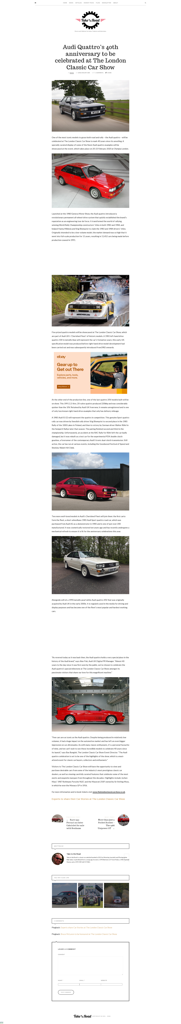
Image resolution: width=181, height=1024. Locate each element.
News (71, 3)
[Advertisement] (90, 259)
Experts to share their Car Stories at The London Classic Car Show (88, 799)
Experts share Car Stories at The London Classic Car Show (86, 927)
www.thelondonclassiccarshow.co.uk (109, 792)
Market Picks (89, 3)
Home (65, 3)
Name (60, 980)
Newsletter (106, 3)
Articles (78, 3)
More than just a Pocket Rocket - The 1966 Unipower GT (109, 823)
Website (104, 980)
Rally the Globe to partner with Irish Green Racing (90, 895)
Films (98, 3)
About (115, 3)
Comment (61, 954)
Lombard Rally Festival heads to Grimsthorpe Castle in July (116, 895)
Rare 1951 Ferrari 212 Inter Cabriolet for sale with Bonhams (71, 823)
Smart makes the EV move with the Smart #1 (64, 895)
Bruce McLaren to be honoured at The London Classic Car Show (89, 934)
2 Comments (99, 72)
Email (82, 980)
